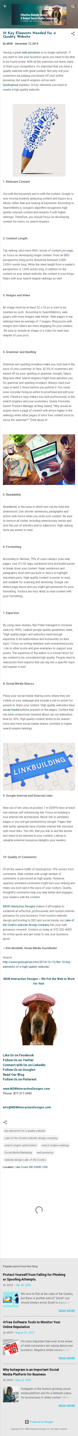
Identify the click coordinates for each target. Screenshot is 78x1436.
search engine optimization (21, 1145)
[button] (73, 34)
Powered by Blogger (41, 1421)
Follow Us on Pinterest (19, 1079)
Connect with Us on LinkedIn (24, 1065)
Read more (67, 1311)
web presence (31, 52)
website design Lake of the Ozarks (25, 1159)
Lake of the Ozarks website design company (31, 1138)
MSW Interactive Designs (19, 906)
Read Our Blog (13, 1074)
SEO (66, 255)
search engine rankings (55, 1145)
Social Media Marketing (18, 1152)
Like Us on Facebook (18, 1055)
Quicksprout (10, 85)
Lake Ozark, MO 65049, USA (31, 1167)
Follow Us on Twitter (18, 1060)
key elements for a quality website (25, 1130)
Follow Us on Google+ (19, 1070)
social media (11, 709)
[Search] (73, 7)
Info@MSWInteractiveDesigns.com (27, 1107)
